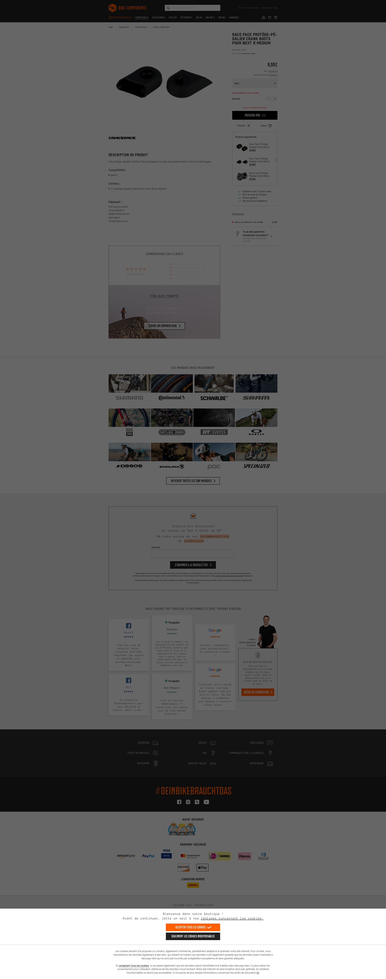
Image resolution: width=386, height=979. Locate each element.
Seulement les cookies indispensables (193, 936)
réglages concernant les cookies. (232, 918)
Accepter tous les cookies (190, 927)
